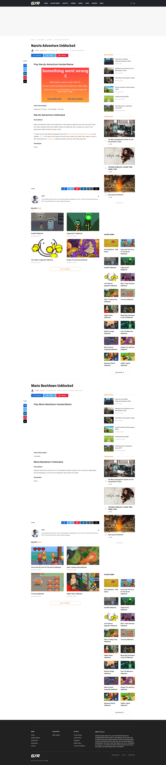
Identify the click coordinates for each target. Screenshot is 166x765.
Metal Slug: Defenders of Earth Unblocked (128, 316)
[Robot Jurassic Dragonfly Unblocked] (111, 341)
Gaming (73, 3)
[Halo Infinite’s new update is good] (109, 80)
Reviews (94, 3)
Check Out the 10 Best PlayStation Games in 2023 (123, 60)
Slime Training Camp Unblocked (110, 300)
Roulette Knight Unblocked (109, 332)
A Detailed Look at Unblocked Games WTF (123, 107)
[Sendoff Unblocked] (47, 222)
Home (46, 3)
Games (80, 3)
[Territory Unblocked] (128, 293)
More (101, 3)
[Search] (134, 3)
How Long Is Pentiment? (115, 195)
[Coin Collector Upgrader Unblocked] (47, 248)
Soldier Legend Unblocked (125, 364)
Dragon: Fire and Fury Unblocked (77, 260)
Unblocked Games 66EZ (122, 97)
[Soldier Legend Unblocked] (128, 357)
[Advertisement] (83, 21)
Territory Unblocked (127, 299)
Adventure (43, 51)
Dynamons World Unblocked (109, 364)
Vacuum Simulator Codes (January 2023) (125, 88)
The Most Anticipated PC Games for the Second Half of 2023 (120, 140)
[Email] (25, 81)
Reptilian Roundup (85, 134)
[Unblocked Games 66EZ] (109, 99)
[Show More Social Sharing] (70, 55)
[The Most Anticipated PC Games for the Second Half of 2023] (119, 128)
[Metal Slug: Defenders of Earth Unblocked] (128, 309)
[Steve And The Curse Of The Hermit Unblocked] (128, 243)
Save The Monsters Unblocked (127, 332)
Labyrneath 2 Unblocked (74, 233)
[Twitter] (25, 69)
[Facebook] (25, 65)
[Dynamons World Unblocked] (111, 357)
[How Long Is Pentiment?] (119, 183)
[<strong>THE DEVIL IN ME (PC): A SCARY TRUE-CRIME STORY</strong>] (119, 156)
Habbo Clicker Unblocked (108, 316)
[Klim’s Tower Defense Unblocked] (128, 277)
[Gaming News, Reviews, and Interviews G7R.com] (35, 3)
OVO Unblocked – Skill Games (111, 250)
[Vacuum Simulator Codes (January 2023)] (109, 89)
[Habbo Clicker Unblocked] (111, 309)
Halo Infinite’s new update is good (125, 78)
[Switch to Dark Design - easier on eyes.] (131, 3)
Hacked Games (55, 3)
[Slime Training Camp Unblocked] (111, 293)
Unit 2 (41, 136)
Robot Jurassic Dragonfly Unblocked (110, 348)
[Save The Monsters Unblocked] (128, 325)
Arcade (42, 391)
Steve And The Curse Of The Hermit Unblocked (127, 251)
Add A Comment (65, 269)
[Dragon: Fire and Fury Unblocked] (83, 248)
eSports (65, 3)
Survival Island (73, 134)
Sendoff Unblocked (37, 233)
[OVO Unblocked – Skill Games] (111, 243)
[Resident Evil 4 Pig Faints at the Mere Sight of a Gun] (109, 70)
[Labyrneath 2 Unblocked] (83, 222)
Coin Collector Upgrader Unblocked (42, 260)
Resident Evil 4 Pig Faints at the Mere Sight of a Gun (124, 70)
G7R (37, 50)
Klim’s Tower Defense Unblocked (128, 284)
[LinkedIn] (25, 73)
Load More (118, 372)
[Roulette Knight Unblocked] (111, 325)
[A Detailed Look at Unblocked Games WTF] (109, 108)
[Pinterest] (25, 77)
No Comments (65, 50)
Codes (87, 3)
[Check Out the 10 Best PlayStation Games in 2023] (109, 61)
